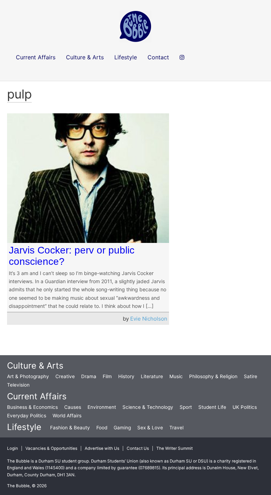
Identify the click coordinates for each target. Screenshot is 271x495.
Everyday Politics (26, 415)
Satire (250, 376)
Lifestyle (24, 427)
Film (107, 376)
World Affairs (67, 415)
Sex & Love (150, 427)
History (126, 376)
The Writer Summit (174, 448)
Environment (102, 407)
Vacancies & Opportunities (51, 448)
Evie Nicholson (148, 318)
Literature (152, 376)
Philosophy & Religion (213, 376)
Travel (176, 427)
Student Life (212, 407)
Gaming (122, 427)
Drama (88, 376)
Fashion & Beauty (70, 427)
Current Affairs (37, 396)
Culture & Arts (35, 365)
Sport (186, 407)
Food (101, 427)
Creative (65, 376)
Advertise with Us (102, 448)
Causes (72, 407)
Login (12, 448)
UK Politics (245, 407)
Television (18, 385)
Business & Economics (32, 407)
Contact (158, 57)
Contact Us (138, 448)
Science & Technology (147, 407)
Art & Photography (28, 376)
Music (176, 376)
